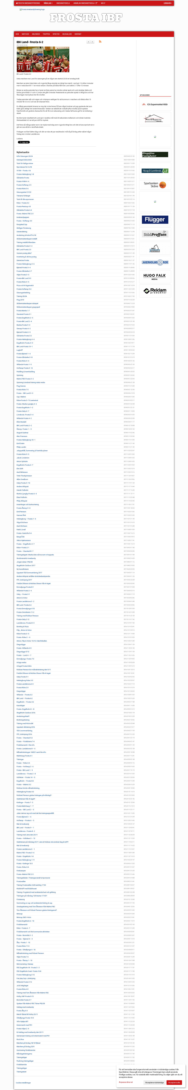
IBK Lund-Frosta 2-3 (24, 250)
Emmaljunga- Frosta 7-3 (25, 659)
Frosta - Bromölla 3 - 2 (25, 935)
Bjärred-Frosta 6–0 (23, 332)
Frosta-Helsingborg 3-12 (26, 975)
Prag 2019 (20, 300)
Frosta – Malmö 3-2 (24, 784)
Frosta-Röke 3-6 (22, 189)
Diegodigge (21, 644)
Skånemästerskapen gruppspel (28, 307)
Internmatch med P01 (24, 1025)
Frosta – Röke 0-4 (23, 763)
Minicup (20, 914)
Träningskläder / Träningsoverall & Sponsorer (33, 878)
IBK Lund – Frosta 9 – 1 (25, 828)
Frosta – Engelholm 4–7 (25, 544)
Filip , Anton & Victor (24, 630)
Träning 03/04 (22, 296)
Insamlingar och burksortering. (28, 504)
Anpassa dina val (126, 1082)
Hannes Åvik (21, 515)
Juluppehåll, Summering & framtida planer (32, 451)
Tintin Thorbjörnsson (24, 476)
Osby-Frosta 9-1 (22, 677)
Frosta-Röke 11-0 (23, 946)
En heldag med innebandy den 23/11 (30, 1032)
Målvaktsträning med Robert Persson (30, 953)
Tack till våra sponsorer (25, 199)
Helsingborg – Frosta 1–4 (26, 519)
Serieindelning (22, 232)
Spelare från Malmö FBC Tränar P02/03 (31, 1003)
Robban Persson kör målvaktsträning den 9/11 (34, 670)
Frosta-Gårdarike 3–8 (24, 357)
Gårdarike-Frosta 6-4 (24, 210)
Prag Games (21, 386)
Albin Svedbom (22, 479)
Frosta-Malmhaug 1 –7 (25, 806)
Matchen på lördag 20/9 (25, 1047)
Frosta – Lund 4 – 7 (24, 655)
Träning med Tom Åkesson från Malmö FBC (33, 993)
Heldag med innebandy (25, 1007)
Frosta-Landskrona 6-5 (25, 684)
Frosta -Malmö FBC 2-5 (25, 874)
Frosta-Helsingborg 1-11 (26, 860)
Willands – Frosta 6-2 (24, 695)
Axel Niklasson (22, 472)
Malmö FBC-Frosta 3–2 (25, 379)
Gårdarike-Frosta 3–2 (24, 246)
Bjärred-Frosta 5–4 (23, 267)
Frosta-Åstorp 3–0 (23, 508)
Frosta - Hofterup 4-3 (24, 221)
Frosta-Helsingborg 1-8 (25, 174)
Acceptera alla (174, 1083)
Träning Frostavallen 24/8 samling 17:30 (31, 885)
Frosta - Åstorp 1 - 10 (24, 960)
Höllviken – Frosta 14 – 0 (26, 777)
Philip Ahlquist (22, 501)
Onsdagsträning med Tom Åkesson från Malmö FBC (36, 907)
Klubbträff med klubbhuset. (27, 889)
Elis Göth (20, 469)
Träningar (20, 759)
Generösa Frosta (23, 260)
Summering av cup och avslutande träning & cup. (35, 903)
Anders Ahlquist (23, 486)
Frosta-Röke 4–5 (23, 282)
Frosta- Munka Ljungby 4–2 (27, 404)
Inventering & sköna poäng (26, 257)
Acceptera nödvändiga (154, 1083)
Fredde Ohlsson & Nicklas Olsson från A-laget (34, 583)
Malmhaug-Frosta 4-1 (24, 756)
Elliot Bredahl (21, 422)
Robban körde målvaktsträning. (28, 788)
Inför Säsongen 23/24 (25, 156)
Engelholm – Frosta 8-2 (25, 781)
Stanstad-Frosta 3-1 (24, 314)
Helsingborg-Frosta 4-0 (25, 792)
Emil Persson (21, 512)
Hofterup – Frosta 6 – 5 (25, 820)
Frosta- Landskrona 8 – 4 (26, 749)
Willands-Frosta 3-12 (24, 982)
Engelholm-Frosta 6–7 (25, 465)
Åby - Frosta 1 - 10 (23, 942)
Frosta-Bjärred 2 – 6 (24, 817)
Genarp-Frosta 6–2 (24, 329)
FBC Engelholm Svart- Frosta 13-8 (29, 971)
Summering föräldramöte (26, 1050)
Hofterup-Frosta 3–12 (25, 368)
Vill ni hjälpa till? (22, 1021)
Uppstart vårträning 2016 (26, 727)
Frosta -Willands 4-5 (24, 648)
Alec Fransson (22, 436)
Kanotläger (21, 705)
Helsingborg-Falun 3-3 (25, 680)
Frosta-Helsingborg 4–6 (25, 264)
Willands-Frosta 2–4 (24, 591)
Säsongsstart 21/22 (24, 192)
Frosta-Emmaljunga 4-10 (26, 609)
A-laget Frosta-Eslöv (24, 666)
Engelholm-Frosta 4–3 (25, 343)
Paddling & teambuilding (26, 372)
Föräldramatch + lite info (26, 745)
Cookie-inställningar (23, 1083)
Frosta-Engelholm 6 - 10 (25, 921)
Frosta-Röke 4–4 (23, 361)
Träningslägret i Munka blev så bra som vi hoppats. (35, 555)
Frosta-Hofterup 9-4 (24, 289)
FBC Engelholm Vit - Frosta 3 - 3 (28, 968)
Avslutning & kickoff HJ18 (26, 235)
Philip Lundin (21, 447)
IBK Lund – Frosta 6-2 (24, 698)
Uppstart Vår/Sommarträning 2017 (29, 573)
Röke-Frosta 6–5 (23, 634)
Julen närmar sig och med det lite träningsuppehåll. (35, 813)
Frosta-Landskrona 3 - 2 (25, 601)
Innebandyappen (23, 217)
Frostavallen (21, 881)
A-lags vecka (21, 662)
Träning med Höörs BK (25, 723)
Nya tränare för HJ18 (24, 167)
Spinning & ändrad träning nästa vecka (31, 382)
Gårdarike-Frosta (23, 178)
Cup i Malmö (21, 397)
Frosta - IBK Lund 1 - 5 (25, 770)
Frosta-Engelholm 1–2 (25, 408)
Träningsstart (21, 1072)
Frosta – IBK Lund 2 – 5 (25, 810)
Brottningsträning (23, 720)
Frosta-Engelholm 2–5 (25, 318)
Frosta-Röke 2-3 (22, 688)
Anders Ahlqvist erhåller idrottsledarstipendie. (33, 576)
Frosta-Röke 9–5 (23, 454)
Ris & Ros (20, 1039)
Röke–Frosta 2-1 (23, 548)
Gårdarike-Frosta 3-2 (24, 336)
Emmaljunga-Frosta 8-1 (25, 587)
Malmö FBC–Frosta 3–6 (25, 853)
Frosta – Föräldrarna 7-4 (25, 741)
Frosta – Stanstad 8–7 (25, 551)
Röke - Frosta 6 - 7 (23, 928)
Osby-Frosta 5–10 (23, 483)
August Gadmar (22, 433)
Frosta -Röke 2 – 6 (23, 637)
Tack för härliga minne (25, 163)
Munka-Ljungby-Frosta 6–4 (27, 494)
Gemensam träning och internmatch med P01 (33, 1036)
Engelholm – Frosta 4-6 (25, 702)
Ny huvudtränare (23, 569)
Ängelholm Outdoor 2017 (26, 565)
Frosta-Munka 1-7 (23, 311)
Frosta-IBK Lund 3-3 (24, 278)
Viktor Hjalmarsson (24, 540)
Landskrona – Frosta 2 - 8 (26, 774)
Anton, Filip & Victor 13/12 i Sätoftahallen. (32, 641)
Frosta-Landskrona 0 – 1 (26, 849)
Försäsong (21, 899)
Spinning (20, 375)
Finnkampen (21, 871)
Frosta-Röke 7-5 (22, 390)
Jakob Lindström (23, 458)
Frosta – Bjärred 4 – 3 (25, 939)
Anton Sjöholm (22, 461)
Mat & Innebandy (23, 824)
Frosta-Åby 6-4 (22, 1011)
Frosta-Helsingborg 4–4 (25, 339)
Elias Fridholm (22, 497)
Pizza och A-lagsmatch (25, 285)
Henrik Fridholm (22, 490)
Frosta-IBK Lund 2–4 (24, 321)
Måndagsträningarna (24, 1054)
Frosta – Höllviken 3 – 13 (26, 838)
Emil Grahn (20, 443)
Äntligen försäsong (24, 228)
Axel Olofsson (22, 526)
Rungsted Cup (22, 224)
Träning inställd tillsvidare (26, 242)
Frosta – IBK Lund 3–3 (25, 393)
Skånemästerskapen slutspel (27, 303)
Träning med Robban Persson (27, 616)
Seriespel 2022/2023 (24, 160)
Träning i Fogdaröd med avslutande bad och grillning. (36, 892)
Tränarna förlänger (23, 196)
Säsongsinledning (23, 293)
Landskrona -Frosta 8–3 (25, 623)
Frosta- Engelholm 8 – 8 (25, 709)
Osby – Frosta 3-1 (23, 594)
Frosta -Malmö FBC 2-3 (25, 214)
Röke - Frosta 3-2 (23, 203)
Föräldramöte (22, 1065)
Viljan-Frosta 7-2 (23, 957)
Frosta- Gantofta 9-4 (24, 533)
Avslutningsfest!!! (23, 716)
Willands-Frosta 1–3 (24, 364)
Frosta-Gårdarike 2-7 (24, 271)
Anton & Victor (22, 598)
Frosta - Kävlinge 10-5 (24, 863)
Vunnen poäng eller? (24, 253)
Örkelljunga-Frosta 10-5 (25, 1018)
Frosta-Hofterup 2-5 (24, 185)
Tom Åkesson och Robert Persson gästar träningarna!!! (37, 910)
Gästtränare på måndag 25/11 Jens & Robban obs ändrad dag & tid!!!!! (42, 842)
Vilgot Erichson (22, 522)
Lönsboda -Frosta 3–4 (25, 415)
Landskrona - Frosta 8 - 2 (26, 831)
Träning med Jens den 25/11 (27, 835)
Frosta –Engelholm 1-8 (25, 856)
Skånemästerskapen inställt (27, 239)
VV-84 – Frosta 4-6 (24, 171)
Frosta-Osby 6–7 (23, 411)
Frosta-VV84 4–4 (23, 181)
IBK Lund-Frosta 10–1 (25, 346)
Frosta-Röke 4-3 (22, 989)
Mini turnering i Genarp (25, 964)
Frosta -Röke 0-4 (23, 867)
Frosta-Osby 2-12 (23, 619)
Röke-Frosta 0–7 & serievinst (27, 400)
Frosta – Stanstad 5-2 (25, 738)
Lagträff (20, 350)
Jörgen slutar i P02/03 (25, 562)
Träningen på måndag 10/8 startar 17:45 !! (32, 896)
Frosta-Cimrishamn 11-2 (25, 612)
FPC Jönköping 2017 (24, 580)
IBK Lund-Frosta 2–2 (24, 425)
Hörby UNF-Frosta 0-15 (25, 996)
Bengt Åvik (21, 537)
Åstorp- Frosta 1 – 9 (24, 429)
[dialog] (150, 1075)
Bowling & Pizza (23, 627)
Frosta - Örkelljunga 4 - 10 (26, 950)
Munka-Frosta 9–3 (23, 325)
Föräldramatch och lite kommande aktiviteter (33, 932)
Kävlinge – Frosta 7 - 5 (25, 802)
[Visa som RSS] (100, 42)
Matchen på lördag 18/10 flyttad (28, 1043)
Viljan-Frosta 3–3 (23, 275)
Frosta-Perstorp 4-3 (24, 206)
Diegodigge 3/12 (23, 652)
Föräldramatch (22, 924)
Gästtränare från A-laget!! (26, 799)
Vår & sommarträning (24, 731)
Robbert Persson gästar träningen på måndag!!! (34, 795)
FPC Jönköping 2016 (24, 734)
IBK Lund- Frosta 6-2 (30, 42)
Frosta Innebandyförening (29, 3)
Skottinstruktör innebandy (26, 558)
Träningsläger (22, 1057)
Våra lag (47, 3)
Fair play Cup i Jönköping (26, 978)
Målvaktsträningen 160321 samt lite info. (31, 752)
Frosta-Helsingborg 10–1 (26, 440)
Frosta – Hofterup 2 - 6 (25, 767)
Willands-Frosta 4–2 (24, 418)
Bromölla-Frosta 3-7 (24, 1000)
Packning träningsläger (25, 1061)
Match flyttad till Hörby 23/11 (27, 1014)
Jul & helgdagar (22, 986)
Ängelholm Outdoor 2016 (26, 713)
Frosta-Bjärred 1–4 (23, 354)
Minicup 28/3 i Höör (24, 917)
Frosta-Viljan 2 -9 (23, 1029)
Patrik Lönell (21, 530)
